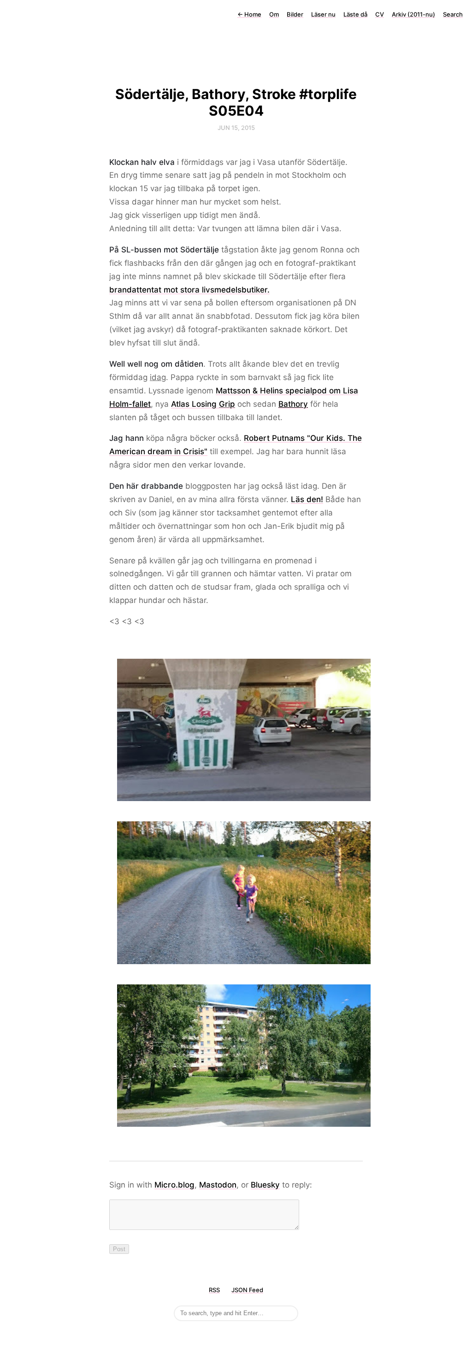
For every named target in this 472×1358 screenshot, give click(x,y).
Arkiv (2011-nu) (413, 14)
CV (379, 14)
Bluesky (265, 1184)
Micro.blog (174, 1184)
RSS (214, 1290)
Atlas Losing (195, 404)
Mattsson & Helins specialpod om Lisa (287, 390)
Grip (227, 404)
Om (274, 14)
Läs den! (307, 499)
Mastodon (217, 1184)
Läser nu (323, 14)
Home (249, 14)
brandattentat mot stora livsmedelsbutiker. (189, 289)
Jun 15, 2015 (236, 127)
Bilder (295, 14)
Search (453, 14)
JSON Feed (247, 1290)
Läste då (355, 14)
